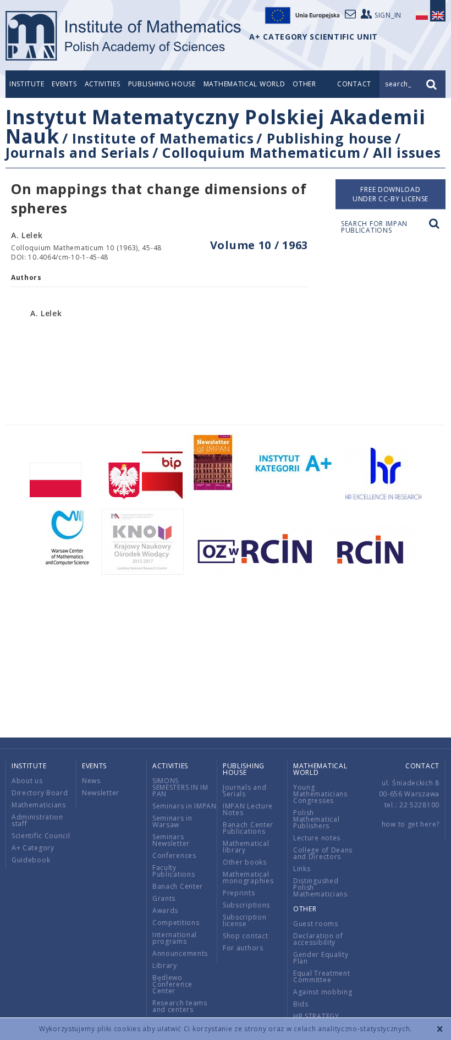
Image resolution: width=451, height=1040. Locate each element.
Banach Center (177, 886)
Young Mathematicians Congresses (320, 794)
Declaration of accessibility (318, 939)
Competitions (175, 922)
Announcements (180, 953)
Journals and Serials (78, 152)
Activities (102, 84)
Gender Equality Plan (321, 958)
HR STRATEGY (316, 1016)
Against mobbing (323, 992)
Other (304, 84)
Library (164, 965)
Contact (422, 766)
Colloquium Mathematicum (261, 152)
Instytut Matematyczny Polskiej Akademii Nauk (215, 126)
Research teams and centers (179, 1006)
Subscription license (244, 920)
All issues (407, 152)
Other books (245, 862)
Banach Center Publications (248, 828)
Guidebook (31, 860)
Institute (26, 84)
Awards (165, 910)
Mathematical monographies (248, 877)
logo (124, 35)
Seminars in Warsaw (172, 821)
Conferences (174, 855)
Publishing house (162, 84)
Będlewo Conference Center (172, 984)
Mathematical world (244, 84)
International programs (174, 938)
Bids (301, 1004)
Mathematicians (39, 805)
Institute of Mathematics (163, 138)
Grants (163, 898)
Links (302, 868)
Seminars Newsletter (171, 840)
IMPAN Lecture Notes (248, 809)
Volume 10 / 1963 (259, 245)
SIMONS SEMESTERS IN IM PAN (180, 787)
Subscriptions (246, 905)
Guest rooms (315, 923)
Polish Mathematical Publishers (316, 819)
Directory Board (40, 792)
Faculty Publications (173, 871)
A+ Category (33, 847)
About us (27, 780)
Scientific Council (41, 835)
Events (64, 84)
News (91, 780)
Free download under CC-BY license (390, 194)
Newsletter (100, 792)
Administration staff (37, 820)
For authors (243, 948)
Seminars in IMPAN (184, 806)
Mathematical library (246, 847)
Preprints (239, 893)
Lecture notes (316, 838)
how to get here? (410, 824)
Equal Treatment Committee (321, 976)
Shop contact (245, 935)
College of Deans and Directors (323, 853)
